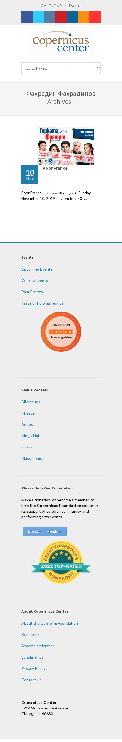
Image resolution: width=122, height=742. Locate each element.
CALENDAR (51, 5)
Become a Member (37, 645)
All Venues (30, 401)
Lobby (26, 447)
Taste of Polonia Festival (42, 303)
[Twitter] (38, 17)
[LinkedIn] (72, 17)
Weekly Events (34, 280)
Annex (27, 424)
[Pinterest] (61, 17)
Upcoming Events (36, 269)
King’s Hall (30, 435)
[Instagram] (49, 17)
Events (75, 5)
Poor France (55, 168)
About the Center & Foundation (49, 623)
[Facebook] (27, 17)
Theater (28, 413)
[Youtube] (95, 17)
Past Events (32, 291)
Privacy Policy (33, 668)
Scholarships (32, 657)
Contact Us (31, 679)
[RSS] (83, 17)
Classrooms (31, 458)
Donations (30, 634)
